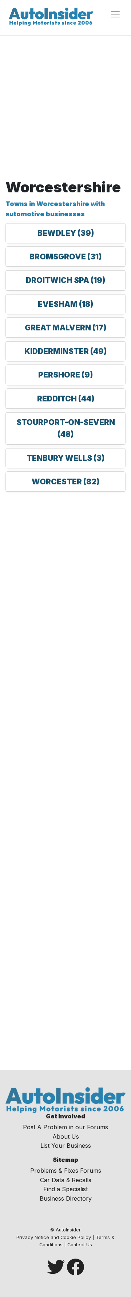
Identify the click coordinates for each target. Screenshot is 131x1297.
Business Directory (66, 1198)
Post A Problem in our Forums (65, 1127)
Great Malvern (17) (65, 327)
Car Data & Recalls (65, 1180)
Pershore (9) (65, 374)
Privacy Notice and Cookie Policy (53, 1237)
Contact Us (79, 1244)
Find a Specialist (65, 1189)
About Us (65, 1136)
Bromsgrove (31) (65, 256)
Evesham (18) (65, 304)
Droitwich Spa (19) (65, 280)
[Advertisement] (65, 110)
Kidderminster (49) (65, 351)
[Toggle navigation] (115, 14)
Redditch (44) (65, 398)
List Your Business (65, 1145)
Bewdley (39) (65, 233)
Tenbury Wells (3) (65, 458)
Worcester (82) (65, 481)
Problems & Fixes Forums (65, 1170)
